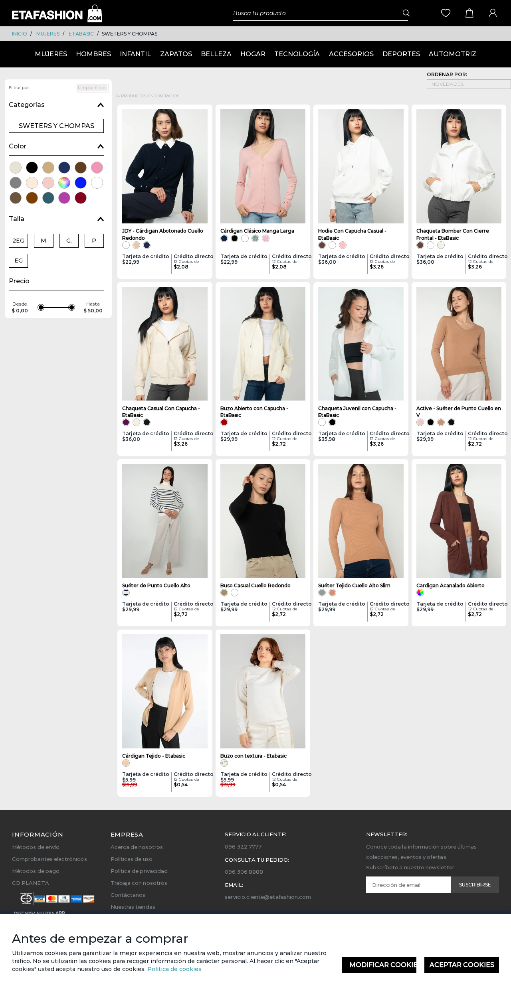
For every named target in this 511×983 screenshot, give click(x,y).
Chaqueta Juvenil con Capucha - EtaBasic (357, 411)
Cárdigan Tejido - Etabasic (153, 756)
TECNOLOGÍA (297, 54)
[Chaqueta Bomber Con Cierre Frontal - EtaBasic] (459, 166)
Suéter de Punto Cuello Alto (156, 585)
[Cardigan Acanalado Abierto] (459, 521)
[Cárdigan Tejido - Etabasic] (165, 691)
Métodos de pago (35, 871)
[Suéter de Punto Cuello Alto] (165, 521)
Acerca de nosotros (137, 847)
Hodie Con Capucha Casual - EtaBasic (352, 234)
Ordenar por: (447, 74)
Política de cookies (174, 969)
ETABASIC (81, 34)
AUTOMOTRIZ (452, 54)
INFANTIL (135, 54)
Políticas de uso (132, 859)
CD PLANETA (30, 883)
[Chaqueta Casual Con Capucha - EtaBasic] (165, 344)
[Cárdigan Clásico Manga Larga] (263, 166)
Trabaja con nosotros (139, 883)
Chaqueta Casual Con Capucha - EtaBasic (161, 411)
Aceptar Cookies (462, 965)
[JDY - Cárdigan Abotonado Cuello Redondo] (165, 166)
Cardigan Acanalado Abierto (450, 585)
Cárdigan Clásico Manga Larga (257, 231)
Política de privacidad (139, 871)
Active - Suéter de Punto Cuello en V (458, 411)
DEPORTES (401, 54)
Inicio (19, 34)
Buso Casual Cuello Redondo (255, 585)
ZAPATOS (176, 54)
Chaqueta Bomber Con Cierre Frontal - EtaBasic (452, 234)
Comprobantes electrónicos (49, 859)
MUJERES (47, 34)
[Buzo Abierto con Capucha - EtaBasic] (263, 344)
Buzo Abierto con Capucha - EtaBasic (254, 411)
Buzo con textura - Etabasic (253, 756)
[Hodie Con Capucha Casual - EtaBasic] (361, 166)
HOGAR (252, 54)
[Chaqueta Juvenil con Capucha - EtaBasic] (361, 344)
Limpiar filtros (92, 87)
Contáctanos (128, 895)
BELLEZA (216, 54)
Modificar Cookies (383, 965)
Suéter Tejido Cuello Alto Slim (354, 585)
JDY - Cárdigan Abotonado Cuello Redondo (162, 234)
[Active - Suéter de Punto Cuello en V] (459, 344)
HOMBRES (93, 54)
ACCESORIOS (351, 54)
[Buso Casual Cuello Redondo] (263, 521)
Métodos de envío (35, 847)
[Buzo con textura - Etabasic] (263, 691)
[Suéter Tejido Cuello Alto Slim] (361, 521)
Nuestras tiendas (133, 907)
